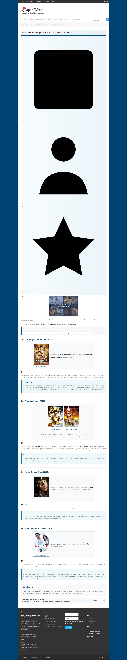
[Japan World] (32, 10)
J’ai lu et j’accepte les (74, 622)
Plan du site (92, 640)
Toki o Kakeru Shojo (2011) (65, 333)
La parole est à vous (94, 623)
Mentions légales (93, 630)
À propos (91, 618)
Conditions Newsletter (94, 633)
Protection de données (94, 631)
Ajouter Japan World (98, 600)
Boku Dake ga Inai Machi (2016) (83, 333)
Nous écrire (92, 621)
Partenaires (92, 620)
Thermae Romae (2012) (50, 333)
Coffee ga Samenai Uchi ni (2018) (32, 333)
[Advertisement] (79, 8)
